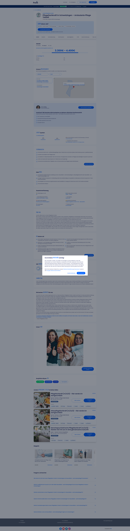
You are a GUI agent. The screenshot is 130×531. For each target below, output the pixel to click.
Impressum (77, 269)
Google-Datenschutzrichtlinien (54, 270)
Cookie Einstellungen (71, 273)
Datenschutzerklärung (68, 269)
